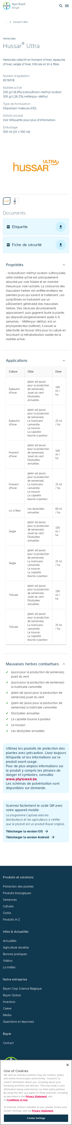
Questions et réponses (18, 1021)
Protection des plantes (18, 886)
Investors (9, 1002)
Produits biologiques (17, 893)
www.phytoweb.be (21, 779)
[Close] (68, 1065)
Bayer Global (12, 995)
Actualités (10, 941)
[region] (36, 1092)
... (6, 22)
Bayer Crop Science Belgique (22, 988)
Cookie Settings (36, 1118)
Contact (8, 1043)
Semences (10, 899)
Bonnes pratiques (15, 954)
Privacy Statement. (43, 1110)
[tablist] (36, 199)
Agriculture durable (16, 947)
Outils (7, 913)
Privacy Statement (36, 1096)
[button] (36, 264)
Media (7, 1015)
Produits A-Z (11, 919)
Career (7, 1008)
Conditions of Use (17, 1099)
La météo (9, 967)
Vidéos (8, 960)
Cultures (8, 906)
